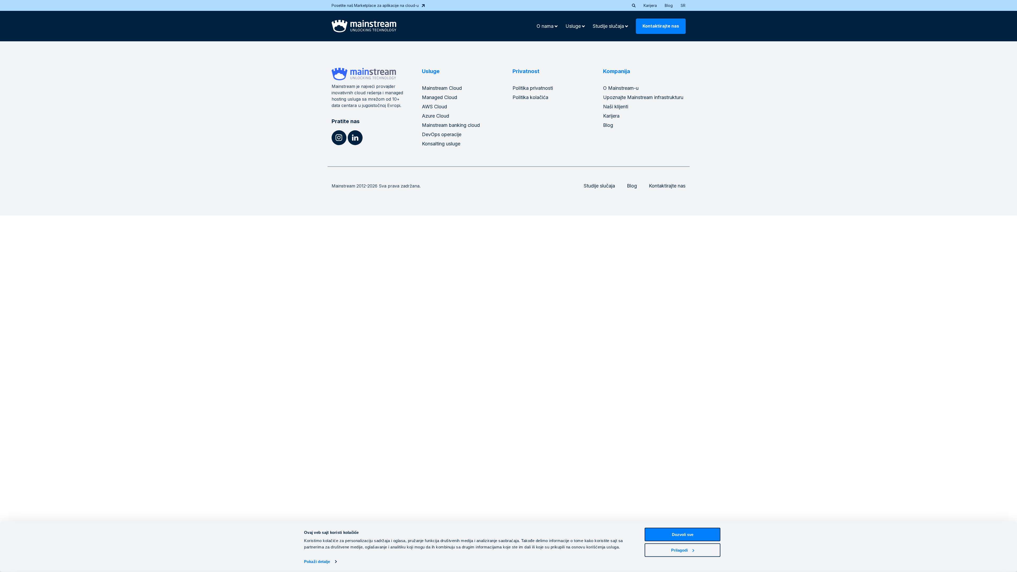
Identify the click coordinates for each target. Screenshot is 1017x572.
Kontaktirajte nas (661, 26)
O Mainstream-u (621, 88)
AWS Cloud (434, 106)
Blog (669, 5)
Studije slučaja (599, 186)
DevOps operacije (441, 134)
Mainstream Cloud (442, 88)
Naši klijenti (615, 106)
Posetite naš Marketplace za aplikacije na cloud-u (375, 5)
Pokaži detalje (317, 561)
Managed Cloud (439, 97)
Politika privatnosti (532, 88)
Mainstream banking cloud (451, 125)
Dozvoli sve (682, 534)
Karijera (650, 5)
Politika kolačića (530, 97)
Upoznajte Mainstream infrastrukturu (643, 97)
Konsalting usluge (441, 143)
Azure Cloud (435, 116)
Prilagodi (679, 550)
